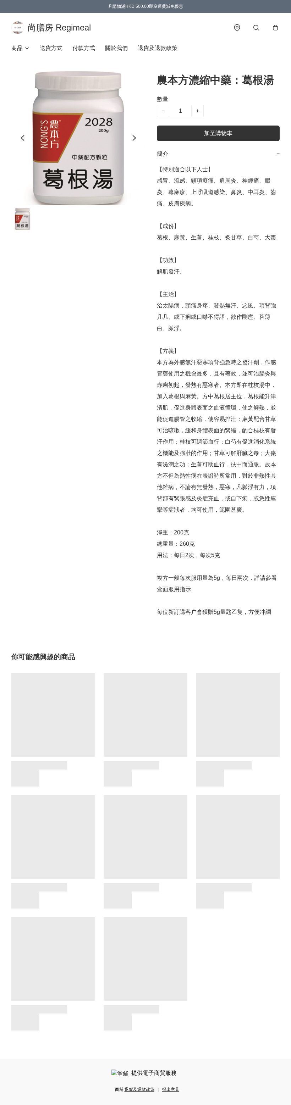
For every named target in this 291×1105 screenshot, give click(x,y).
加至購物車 (218, 133)
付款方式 (83, 48)
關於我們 (116, 48)
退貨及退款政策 (157, 48)
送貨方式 (51, 48)
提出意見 (170, 1089)
